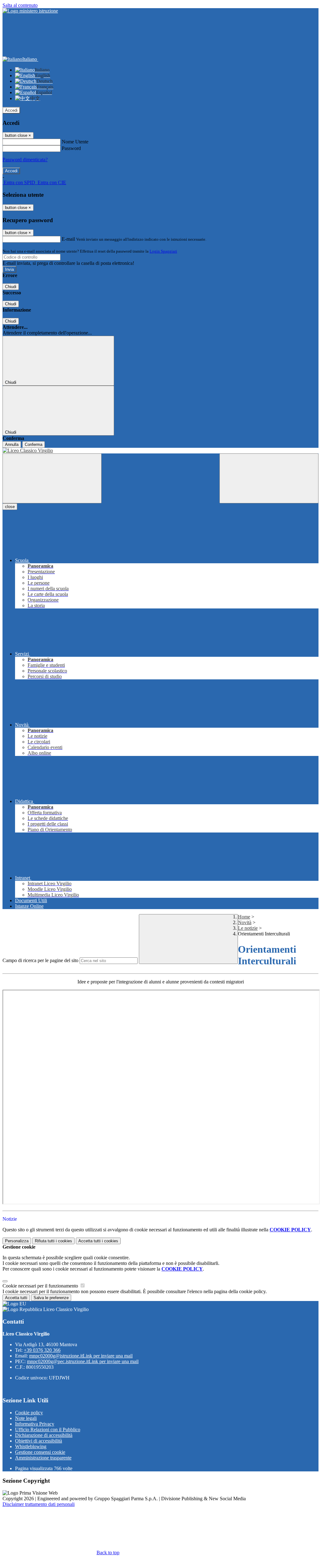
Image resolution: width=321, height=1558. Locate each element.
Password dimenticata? (25, 159)
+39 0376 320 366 (42, 1350)
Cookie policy (29, 1412)
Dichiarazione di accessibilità (43, 1435)
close (10, 506)
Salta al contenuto (20, 5)
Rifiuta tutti (53, 1241)
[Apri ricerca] (268, 478)
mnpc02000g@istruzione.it (81, 1355)
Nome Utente (75, 141)
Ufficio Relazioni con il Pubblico (47, 1429)
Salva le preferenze (51, 1297)
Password (71, 148)
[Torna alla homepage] (160, 450)
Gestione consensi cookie (40, 1452)
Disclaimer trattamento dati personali (39, 1504)
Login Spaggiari (163, 251)
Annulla (11, 444)
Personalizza (17, 1241)
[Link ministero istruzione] (30, 10)
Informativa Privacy (34, 1424)
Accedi (11, 110)
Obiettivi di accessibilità (38, 1440)
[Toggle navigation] (52, 478)
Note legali (26, 1418)
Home (244, 916)
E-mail (68, 239)
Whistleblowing (30, 1446)
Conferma (33, 444)
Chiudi (10, 286)
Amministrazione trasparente (43, 1457)
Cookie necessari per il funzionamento (41, 1285)
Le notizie (248, 928)
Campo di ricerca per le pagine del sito (40, 960)
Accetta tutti (98, 1241)
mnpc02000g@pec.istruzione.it (83, 1361)
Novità (244, 922)
